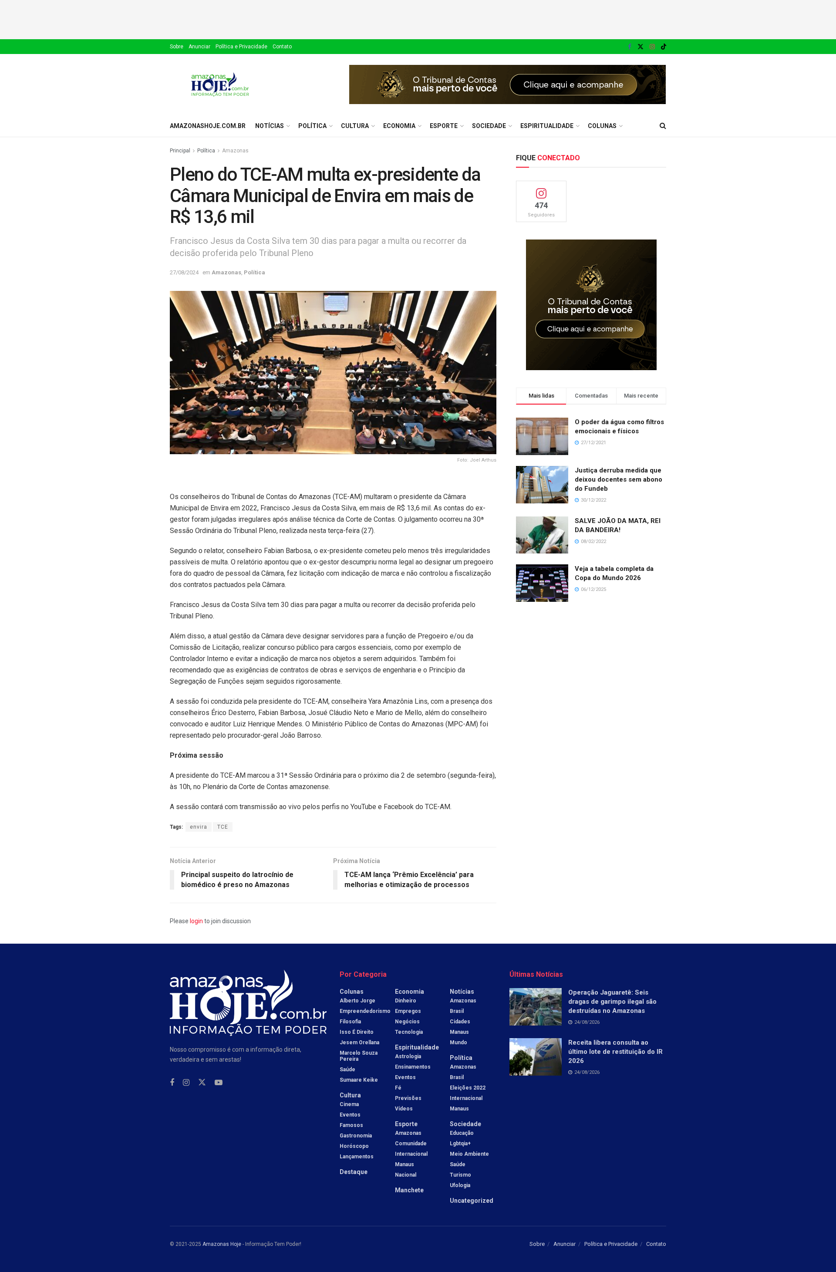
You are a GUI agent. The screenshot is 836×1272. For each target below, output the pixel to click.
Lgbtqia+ (460, 1143)
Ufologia (460, 1185)
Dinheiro (405, 1001)
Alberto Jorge (357, 1001)
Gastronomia (356, 1136)
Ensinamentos (413, 1067)
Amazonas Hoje (221, 1244)
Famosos (351, 1125)
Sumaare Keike (359, 1080)
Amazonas (235, 151)
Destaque (353, 1171)
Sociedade (489, 125)
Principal (180, 151)
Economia (399, 125)
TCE (222, 827)
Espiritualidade (546, 125)
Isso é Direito (357, 1032)
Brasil (457, 1011)
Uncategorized (471, 1200)
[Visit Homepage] (220, 84)
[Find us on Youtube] (218, 1083)
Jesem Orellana (359, 1042)
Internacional (411, 1154)
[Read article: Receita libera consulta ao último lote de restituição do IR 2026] (535, 1057)
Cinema (349, 1104)
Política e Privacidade (241, 47)
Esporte (444, 125)
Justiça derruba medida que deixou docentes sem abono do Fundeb (618, 479)
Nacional (405, 1175)
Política (312, 125)
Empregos (408, 1011)
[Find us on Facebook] (629, 46)
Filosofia (350, 1022)
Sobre (176, 47)
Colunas (602, 125)
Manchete (409, 1190)
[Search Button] (663, 126)
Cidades (460, 1022)
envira (198, 827)
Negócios (407, 1022)
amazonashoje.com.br (208, 125)
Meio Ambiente (469, 1154)
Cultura (355, 125)
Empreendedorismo (365, 1011)
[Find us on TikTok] (663, 47)
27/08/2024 (184, 272)
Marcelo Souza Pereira (359, 1056)
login (196, 921)
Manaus (404, 1164)
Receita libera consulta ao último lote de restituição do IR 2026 (615, 1052)
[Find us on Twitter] (640, 46)
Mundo (458, 1042)
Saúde (347, 1069)
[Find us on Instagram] (652, 46)
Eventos (350, 1115)
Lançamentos (357, 1157)
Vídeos (404, 1109)
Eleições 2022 (467, 1088)
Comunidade (411, 1143)
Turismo (460, 1175)
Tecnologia (409, 1032)
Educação (462, 1133)
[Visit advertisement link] (507, 84)
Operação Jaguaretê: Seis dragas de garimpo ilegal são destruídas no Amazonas (612, 1002)
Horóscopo (354, 1146)
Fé (398, 1088)
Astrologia (408, 1056)
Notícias (269, 125)
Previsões (408, 1098)
